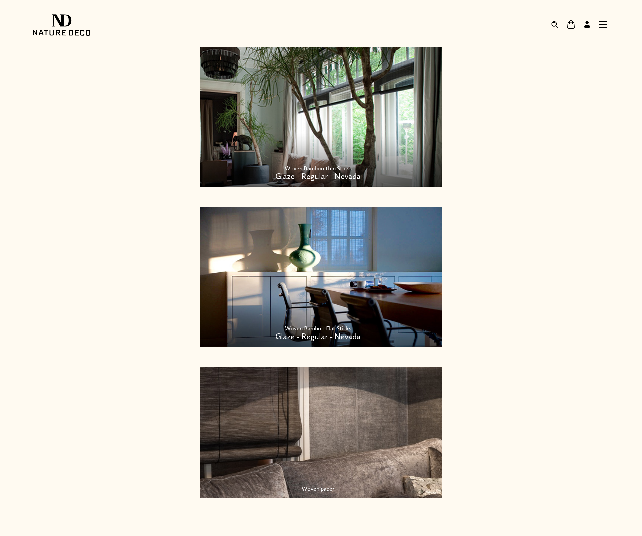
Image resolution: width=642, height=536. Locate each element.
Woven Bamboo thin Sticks (318, 173)
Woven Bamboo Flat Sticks (318, 333)
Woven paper (318, 488)
